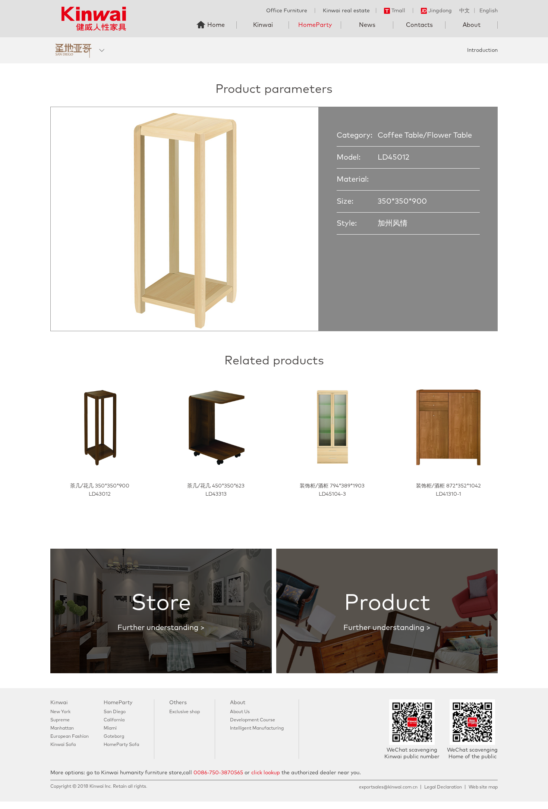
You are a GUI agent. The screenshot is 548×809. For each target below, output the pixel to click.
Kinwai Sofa (63, 745)
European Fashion (69, 736)
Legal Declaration (443, 787)
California (114, 720)
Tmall (398, 10)
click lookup (265, 772)
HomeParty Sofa (121, 745)
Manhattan (62, 728)
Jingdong (440, 10)
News (367, 25)
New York (60, 712)
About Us (240, 712)
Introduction (482, 50)
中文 (464, 10)
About (472, 25)
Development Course (252, 720)
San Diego (115, 712)
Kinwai (263, 25)
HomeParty (315, 25)
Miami (110, 728)
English (488, 10)
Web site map (483, 787)
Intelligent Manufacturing (257, 728)
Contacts (419, 25)
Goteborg (114, 736)
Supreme (60, 720)
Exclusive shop (184, 712)
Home (216, 25)
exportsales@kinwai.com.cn (388, 787)
